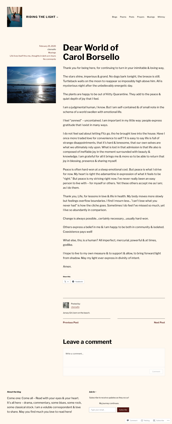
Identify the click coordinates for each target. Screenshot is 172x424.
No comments (49, 59)
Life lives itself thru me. (20, 56)
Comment (156, 371)
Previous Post (71, 322)
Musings (52, 52)
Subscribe (123, 410)
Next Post (159, 322)
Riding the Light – (42, 16)
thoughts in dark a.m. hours (44, 56)
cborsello (75, 307)
